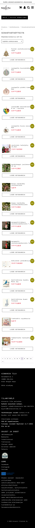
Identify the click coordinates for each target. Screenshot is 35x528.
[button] (20, 7)
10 (27, 359)
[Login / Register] (24, 8)
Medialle (5, 437)
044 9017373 (29, 406)
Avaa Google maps (8, 382)
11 (31, 359)
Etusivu (4, 27)
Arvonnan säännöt (8, 447)
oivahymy (9, 385)
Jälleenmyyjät (7, 434)
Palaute (4, 449)
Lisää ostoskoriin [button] (17, 60)
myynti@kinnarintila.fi (11, 409)
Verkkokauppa (14, 27)
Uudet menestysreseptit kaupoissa (17, 2)
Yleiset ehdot (7, 444)
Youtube (4, 469)
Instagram (5, 467)
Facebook (5, 464)
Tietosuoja (5, 442)
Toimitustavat (7, 439)
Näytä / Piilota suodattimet (15, 17)
